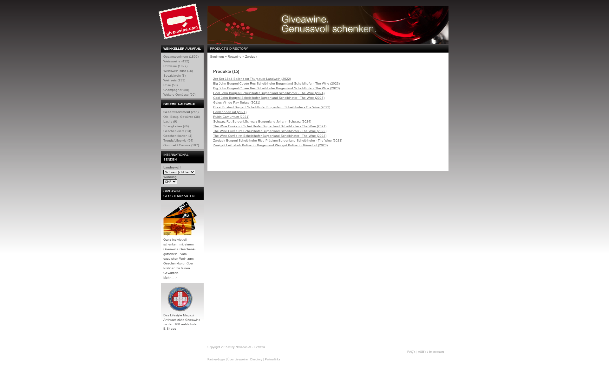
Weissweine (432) (176, 61)
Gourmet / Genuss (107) (181, 145)
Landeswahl (172, 167)
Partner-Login (216, 359)
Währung (170, 177)
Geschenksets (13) (177, 131)
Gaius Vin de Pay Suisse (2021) (236, 102)
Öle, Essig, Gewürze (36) (181, 116)
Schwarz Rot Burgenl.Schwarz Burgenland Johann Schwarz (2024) (262, 121)
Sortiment (217, 56)
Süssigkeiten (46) (176, 126)
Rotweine (235, 56)
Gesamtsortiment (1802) (181, 56)
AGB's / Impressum (431, 351)
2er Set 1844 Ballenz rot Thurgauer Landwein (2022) (252, 78)
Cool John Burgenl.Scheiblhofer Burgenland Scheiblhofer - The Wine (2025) (268, 97)
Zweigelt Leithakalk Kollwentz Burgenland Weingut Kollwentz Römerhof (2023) (270, 145)
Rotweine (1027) (175, 66)
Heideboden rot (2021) (229, 112)
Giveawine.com (180, 23)
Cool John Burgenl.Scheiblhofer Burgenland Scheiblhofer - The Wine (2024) (268, 93)
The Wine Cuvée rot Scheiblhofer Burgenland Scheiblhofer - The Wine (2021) (269, 126)
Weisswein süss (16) (178, 71)
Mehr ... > (170, 277)
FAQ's (411, 351)
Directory (256, 359)
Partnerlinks (272, 359)
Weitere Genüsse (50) (179, 94)
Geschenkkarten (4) (177, 135)
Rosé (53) (170, 85)
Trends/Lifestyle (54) (178, 140)
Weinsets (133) (174, 80)
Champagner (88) (176, 90)
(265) (181, 112)
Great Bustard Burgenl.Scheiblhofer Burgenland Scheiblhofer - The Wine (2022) (271, 107)
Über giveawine (237, 359)
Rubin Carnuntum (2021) (231, 116)
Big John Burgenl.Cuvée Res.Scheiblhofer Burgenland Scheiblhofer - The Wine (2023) (276, 83)
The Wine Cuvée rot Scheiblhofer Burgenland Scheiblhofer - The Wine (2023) (269, 135)
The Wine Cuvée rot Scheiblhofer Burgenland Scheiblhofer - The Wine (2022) (269, 131)
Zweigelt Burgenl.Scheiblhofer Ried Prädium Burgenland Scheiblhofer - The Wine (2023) (277, 140)
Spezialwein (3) (174, 75)
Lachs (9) (170, 121)
